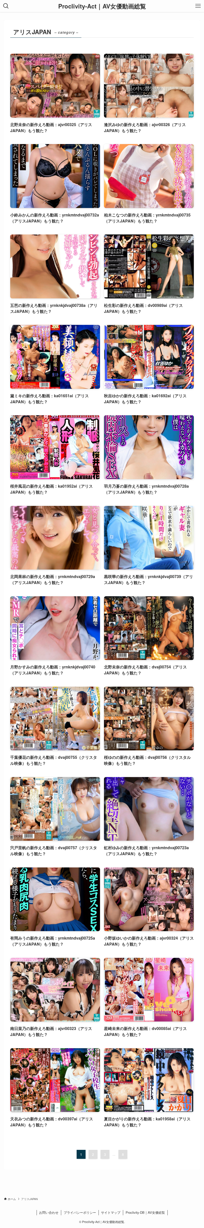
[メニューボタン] (198, 6)
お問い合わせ (48, 1212)
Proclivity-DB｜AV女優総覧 (145, 1212)
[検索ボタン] (6, 6)
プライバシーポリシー (80, 1212)
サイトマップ (110, 1212)
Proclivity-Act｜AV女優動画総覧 (102, 6)
